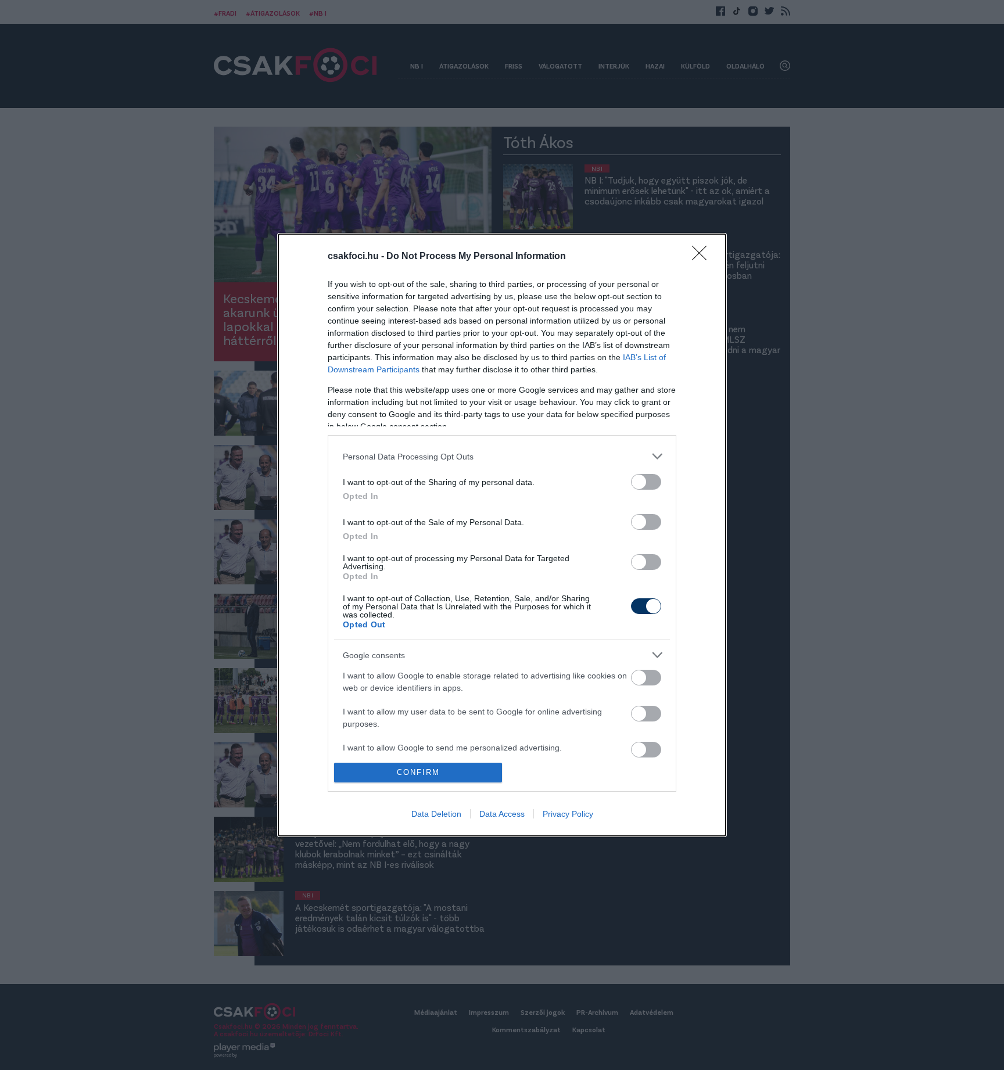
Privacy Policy (568, 813)
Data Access (502, 813)
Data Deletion (436, 813)
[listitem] (502, 456)
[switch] (646, 482)
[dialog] (502, 535)
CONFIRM (418, 772)
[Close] (703, 257)
